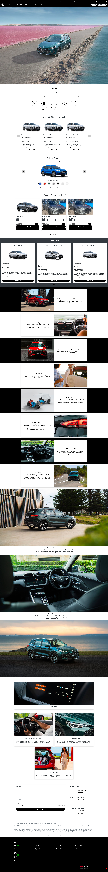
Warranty (56, 846)
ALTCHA (63, 805)
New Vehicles (37, 842)
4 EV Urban (16, 844)
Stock (13, 4)
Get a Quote (32, 149)
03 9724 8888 (80, 802)
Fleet (76, 848)
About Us (77, 842)
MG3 (15, 842)
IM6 (15, 860)
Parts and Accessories (59, 844)
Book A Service (102, 4)
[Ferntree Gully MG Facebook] (105, 1)
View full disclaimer (5, 276)
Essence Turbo (50, 161)
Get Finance (27, 229)
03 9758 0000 (100, 1)
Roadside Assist (58, 845)
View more (25, 147)
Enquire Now (18, 280)
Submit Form (40, 809)
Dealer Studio (91, 870)
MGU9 (15, 856)
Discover (37, 4)
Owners (31, 4)
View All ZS (54, 234)
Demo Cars (37, 845)
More (42, 4)
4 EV (15, 845)
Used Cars (37, 844)
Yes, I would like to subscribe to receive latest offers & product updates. (31, 803)
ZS (15, 849)
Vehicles (8, 4)
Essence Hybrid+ (67, 161)
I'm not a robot (21, 805)
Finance (94, 4)
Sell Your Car (37, 848)
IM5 (15, 859)
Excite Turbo (43, 161)
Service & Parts (23, 4)
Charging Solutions (59, 848)
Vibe (37, 161)
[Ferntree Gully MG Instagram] (106, 1)
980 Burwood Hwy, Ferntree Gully (88, 1)
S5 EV (15, 853)
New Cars (37, 846)
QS (15, 852)
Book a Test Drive (78, 845)
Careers (76, 846)
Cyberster (16, 857)
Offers (18, 4)
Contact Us (77, 844)
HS (15, 850)
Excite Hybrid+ (58, 161)
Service (56, 842)
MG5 (15, 846)
